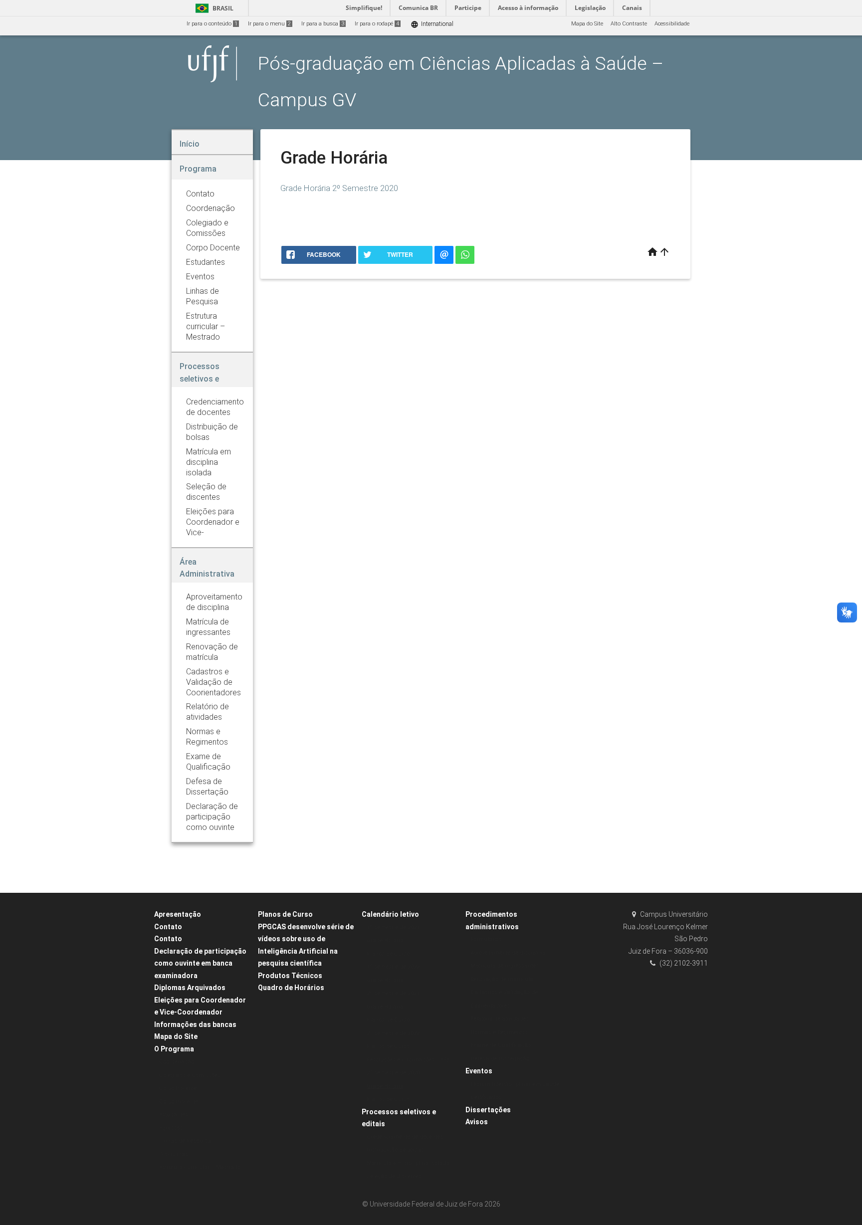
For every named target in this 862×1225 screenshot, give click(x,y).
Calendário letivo (390, 914)
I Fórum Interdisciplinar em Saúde (514, 1084)
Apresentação (177, 914)
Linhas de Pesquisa (185, 1141)
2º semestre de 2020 (393, 1072)
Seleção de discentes (394, 1176)
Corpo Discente (178, 1101)
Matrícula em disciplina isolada (408, 1163)
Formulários (486, 939)
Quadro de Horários (291, 988)
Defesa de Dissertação (499, 1058)
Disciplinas (173, 1154)
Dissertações (488, 1110)
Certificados (485, 1097)
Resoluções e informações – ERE (408, 1059)
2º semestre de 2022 (393, 1033)
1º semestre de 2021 (393, 927)
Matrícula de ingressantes (504, 966)
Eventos (478, 1071)
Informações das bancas (195, 1024)
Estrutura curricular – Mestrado (199, 1167)
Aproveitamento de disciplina (507, 953)
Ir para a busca (322, 23)
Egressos (171, 1128)
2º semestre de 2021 (393, 993)
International (432, 24)
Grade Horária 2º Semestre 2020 (339, 188)
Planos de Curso (285, 914)
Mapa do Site (587, 23)
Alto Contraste (629, 23)
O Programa (174, 1049)
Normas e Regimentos (499, 1032)
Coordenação (176, 1061)
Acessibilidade (671, 23)
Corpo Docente (178, 1088)
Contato (168, 927)
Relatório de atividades (499, 1019)
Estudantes (173, 1114)
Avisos (476, 1122)
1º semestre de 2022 (393, 967)
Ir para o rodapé (377, 23)
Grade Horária (385, 940)
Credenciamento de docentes (405, 1137)
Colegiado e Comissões (189, 1075)
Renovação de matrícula (501, 979)
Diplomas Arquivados (189, 988)
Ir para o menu (269, 23)
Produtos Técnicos (290, 976)
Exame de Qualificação (500, 1045)
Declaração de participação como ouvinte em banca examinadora (200, 963)
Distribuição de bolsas (395, 1150)
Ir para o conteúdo (212, 23)
